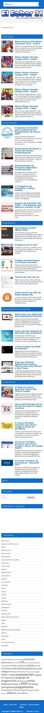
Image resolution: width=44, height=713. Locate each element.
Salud (3, 623)
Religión (3, 620)
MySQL (31, 680)
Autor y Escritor (6, 553)
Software (4, 633)
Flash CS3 (16, 672)
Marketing (4, 601)
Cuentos (3, 569)
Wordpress (4, 645)
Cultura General (6, 572)
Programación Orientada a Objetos (14, 690)
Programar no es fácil (26, 245)
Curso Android (6, 666)
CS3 (18, 663)
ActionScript (5, 660)
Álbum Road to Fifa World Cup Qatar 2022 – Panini (28, 42)
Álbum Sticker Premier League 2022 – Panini (26, 58)
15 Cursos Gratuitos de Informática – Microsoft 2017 (27, 463)
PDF (19, 684)
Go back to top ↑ (32, 711)
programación (24, 687)
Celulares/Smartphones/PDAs (16, 309)
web (9, 693)
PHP (24, 683)
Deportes (4, 579)
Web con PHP (18, 693)
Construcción (5, 566)
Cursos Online (8, 382)
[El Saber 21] (22, 18)
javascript (27, 674)
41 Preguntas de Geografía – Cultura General (25, 188)
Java (17, 674)
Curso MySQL (28, 665)
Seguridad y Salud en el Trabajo (10, 630)
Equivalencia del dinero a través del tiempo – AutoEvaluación (28, 150)
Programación (8, 223)
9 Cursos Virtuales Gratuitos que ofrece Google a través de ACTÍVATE (25, 426)
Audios (3, 547)
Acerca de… (13, 704)
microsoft (24, 681)
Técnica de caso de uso (27, 277)
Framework (30, 672)
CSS (22, 662)
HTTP (9, 675)
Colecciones (7, 36)
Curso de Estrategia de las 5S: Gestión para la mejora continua (28, 406)
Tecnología (4, 636)
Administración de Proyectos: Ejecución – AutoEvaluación (26, 167)
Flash (10, 672)
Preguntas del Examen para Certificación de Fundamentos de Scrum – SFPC (28, 131)
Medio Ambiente (6, 604)
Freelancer (4, 585)
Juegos (3, 598)
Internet (3, 595)
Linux (19, 681)
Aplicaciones (5, 541)
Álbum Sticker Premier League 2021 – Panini (26, 73)
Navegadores (5, 607)
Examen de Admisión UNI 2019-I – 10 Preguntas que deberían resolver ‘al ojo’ (28, 205)
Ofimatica (4, 610)
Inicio (6, 704)
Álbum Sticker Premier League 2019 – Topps (26, 107)
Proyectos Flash (33, 690)
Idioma (3, 591)
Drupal (25, 668)
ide (12, 674)
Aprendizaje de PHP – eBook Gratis (26, 229)
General (3, 588)
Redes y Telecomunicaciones (10, 617)
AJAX (23, 659)
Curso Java (16, 665)
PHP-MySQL (32, 684)
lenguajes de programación (15, 679)
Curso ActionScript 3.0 (32, 663)
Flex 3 (25, 672)
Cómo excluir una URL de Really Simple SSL (28, 293)
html (3, 674)
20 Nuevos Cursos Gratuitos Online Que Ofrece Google (26, 389)
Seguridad (4, 626)
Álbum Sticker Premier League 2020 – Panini (26, 90)
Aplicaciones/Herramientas (9, 544)
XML (26, 693)
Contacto (23, 704)
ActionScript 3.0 (15, 660)
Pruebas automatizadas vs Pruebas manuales (27, 261)
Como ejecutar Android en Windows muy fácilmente (28, 332)
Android (30, 659)
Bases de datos (5, 556)
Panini (15, 684)
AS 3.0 (14, 663)
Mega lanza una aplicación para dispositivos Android (28, 315)
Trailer (3, 639)
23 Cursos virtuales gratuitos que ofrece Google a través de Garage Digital (29, 445)
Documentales (5, 582)
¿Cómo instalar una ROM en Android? (27, 347)
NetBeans (6, 684)
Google (36, 672)
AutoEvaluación (9, 123)
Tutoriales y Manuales (8, 642)
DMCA (21, 707)
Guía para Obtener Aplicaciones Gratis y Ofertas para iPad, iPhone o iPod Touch (28, 365)
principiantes (8, 687)
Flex (21, 672)
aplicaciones (6, 662)
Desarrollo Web (13, 668)
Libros (5, 480)
